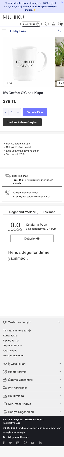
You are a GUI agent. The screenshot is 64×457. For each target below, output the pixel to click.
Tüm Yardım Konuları (15, 330)
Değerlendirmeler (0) (23, 212)
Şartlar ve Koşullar (13, 419)
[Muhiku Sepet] (60, 24)
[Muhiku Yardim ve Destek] (47, 24)
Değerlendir (32, 238)
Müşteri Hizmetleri (13, 355)
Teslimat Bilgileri (13, 345)
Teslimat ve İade (11, 423)
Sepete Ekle (35, 112)
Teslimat (49, 212)
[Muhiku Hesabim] (53, 24)
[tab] (26, 212)
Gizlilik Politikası (33, 419)
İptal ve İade (10, 350)
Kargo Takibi (10, 335)
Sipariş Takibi (11, 340)
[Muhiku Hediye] (4, 31)
